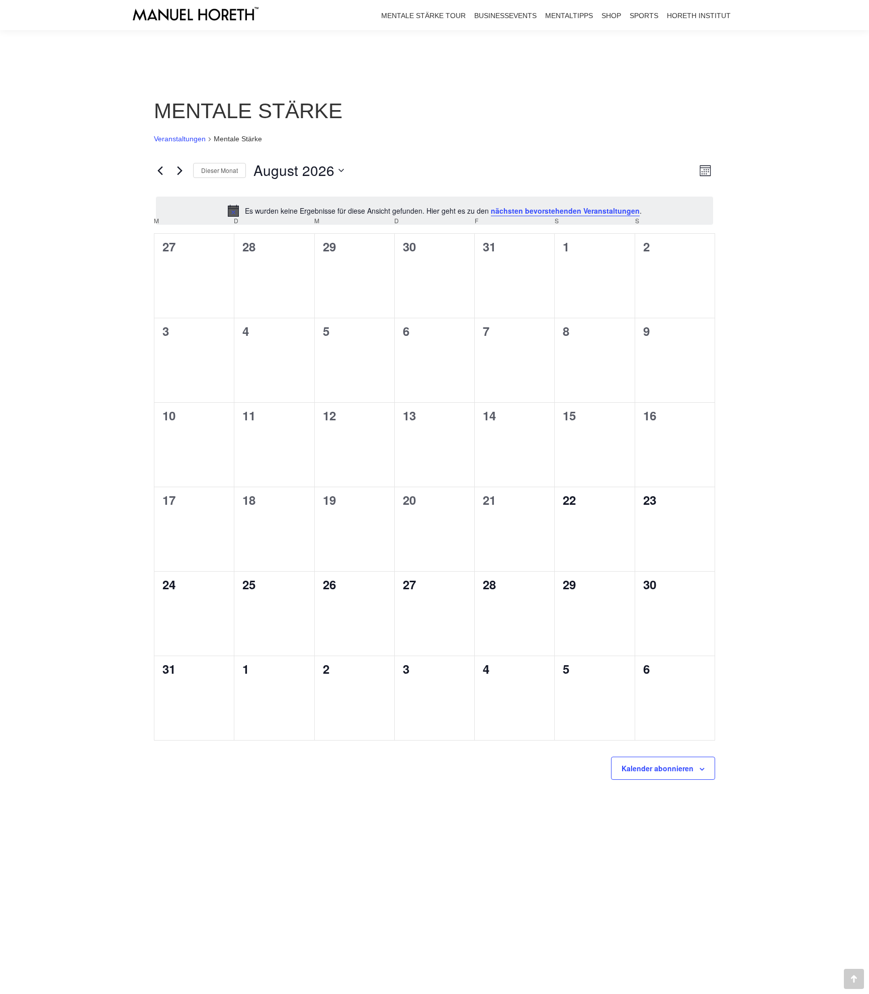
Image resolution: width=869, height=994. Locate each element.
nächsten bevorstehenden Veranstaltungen (565, 211)
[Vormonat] (160, 170)
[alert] (434, 211)
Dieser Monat (219, 170)
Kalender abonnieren (657, 768)
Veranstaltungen (180, 139)
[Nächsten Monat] (179, 170)
